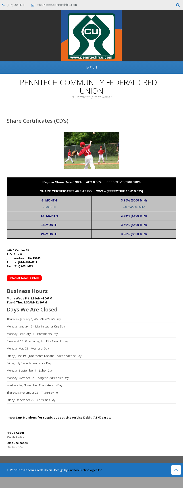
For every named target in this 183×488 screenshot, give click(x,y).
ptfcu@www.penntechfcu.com (57, 5)
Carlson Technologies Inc (85, 470)
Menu (91, 67)
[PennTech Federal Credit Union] (91, 35)
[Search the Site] (178, 5)
